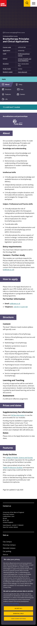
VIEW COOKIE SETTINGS (18, 618)
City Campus (7, 542)
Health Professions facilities (13, 468)
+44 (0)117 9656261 (18, 525)
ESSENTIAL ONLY (18, 613)
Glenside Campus (9, 548)
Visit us (5, 555)
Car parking (7, 551)
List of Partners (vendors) (11, 603)
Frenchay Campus (9, 545)
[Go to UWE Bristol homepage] (3, 32)
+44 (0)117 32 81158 (20, 307)
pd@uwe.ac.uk (8, 270)
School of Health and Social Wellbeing (24, 59)
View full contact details (10, 527)
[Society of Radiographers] (17, 122)
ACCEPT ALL (18, 608)
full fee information (18, 415)
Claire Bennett (22, 72)
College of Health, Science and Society (19, 458)
